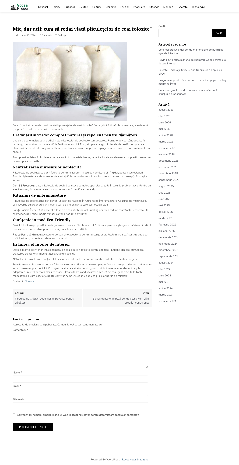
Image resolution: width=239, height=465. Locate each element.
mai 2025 (164, 205)
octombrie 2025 (168, 173)
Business (69, 7)
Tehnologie (198, 7)
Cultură (96, 7)
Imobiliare (139, 7)
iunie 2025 (165, 199)
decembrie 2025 (168, 160)
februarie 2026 (167, 148)
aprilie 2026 (166, 135)
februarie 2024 (167, 301)
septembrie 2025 (169, 180)
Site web (18, 399)
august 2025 (166, 186)
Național (43, 7)
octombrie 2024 (168, 250)
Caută (162, 26)
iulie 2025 (164, 193)
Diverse (29, 281)
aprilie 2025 (166, 212)
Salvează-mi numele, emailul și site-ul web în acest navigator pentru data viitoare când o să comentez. (78, 415)
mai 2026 (164, 129)
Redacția (62, 35)
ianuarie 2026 (167, 154)
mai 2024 (164, 282)
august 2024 (166, 263)
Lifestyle (154, 7)
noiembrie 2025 (168, 167)
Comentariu (20, 330)
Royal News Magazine (135, 459)
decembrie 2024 (168, 237)
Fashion (124, 7)
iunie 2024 (165, 275)
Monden (168, 7)
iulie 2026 (164, 116)
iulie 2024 (164, 269)
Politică (56, 7)
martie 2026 (166, 141)
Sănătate (182, 7)
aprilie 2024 (166, 288)
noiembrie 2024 (168, 243)
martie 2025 (166, 218)
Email (17, 386)
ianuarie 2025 (167, 231)
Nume (17, 372)
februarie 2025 (167, 224)
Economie (111, 7)
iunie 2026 (165, 122)
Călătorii (84, 7)
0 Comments (46, 35)
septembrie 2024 (169, 256)
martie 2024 (166, 294)
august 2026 (166, 110)
